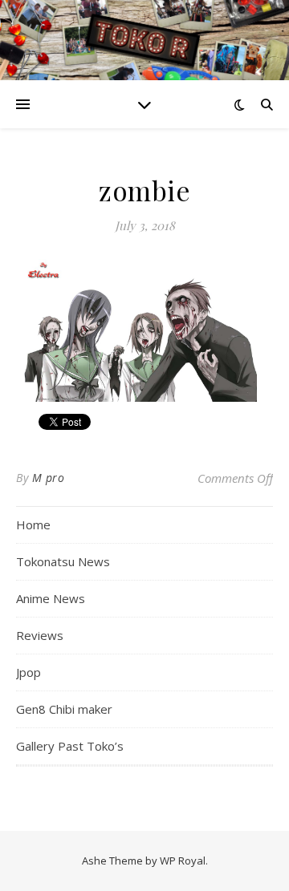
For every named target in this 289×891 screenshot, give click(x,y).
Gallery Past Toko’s (70, 746)
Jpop (28, 672)
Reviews (39, 635)
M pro (48, 477)
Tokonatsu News (63, 561)
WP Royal (183, 860)
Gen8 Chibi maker (64, 709)
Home (33, 524)
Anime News (50, 598)
